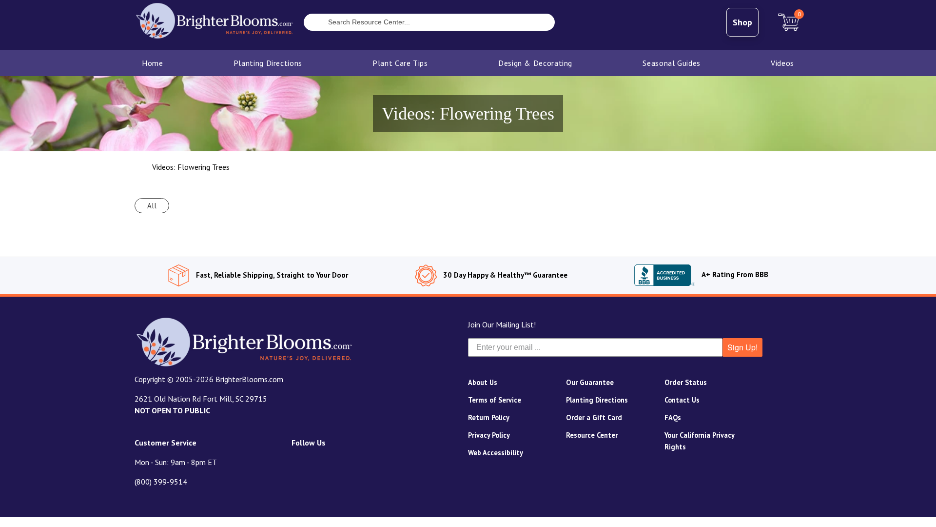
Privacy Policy (489, 435)
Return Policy (488, 417)
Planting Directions (268, 63)
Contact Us (682, 400)
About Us (482, 382)
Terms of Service (494, 400)
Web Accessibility (495, 452)
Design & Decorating (535, 63)
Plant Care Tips (400, 63)
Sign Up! (742, 347)
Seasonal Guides (672, 63)
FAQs (672, 417)
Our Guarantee (590, 382)
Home (152, 63)
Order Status (685, 382)
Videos (782, 63)
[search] (311, 23)
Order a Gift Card (594, 417)
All (151, 205)
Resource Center (592, 435)
